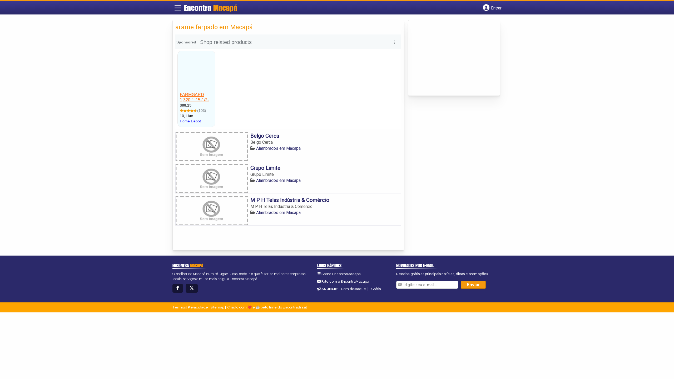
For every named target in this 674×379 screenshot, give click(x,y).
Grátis (376, 289)
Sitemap (217, 307)
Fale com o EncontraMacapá (345, 281)
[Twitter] (192, 288)
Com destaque (353, 289)
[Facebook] (177, 288)
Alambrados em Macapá (278, 148)
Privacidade (198, 307)
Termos (179, 307)
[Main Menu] (177, 8)
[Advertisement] (450, 58)
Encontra (210, 7)
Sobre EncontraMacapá (341, 274)
